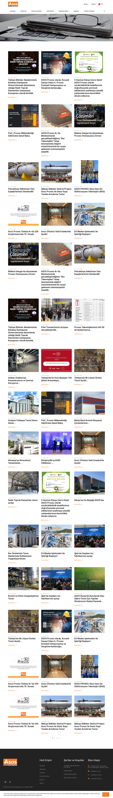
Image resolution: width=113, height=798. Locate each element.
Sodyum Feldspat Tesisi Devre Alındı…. (22, 421)
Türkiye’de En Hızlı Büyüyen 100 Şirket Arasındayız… (56, 379)
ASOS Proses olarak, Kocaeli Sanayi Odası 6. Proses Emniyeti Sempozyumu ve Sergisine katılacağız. (55, 84)
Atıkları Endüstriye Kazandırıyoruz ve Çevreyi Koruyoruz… (20, 380)
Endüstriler (50, 11)
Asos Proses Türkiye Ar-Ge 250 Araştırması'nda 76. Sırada (23, 232)
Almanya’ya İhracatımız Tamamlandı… (19, 461)
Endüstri (42, 779)
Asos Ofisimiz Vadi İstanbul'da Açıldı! (56, 232)
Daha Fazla (11, 97)
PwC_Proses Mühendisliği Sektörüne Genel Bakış (21, 134)
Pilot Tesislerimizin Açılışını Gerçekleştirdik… (54, 328)
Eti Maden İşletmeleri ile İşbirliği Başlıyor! (86, 232)
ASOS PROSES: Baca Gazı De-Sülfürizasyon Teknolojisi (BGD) (89, 190)
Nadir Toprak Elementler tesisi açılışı (23, 501)
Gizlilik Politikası (68, 770)
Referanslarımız (64, 11)
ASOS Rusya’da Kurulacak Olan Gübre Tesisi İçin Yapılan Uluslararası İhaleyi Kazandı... (89, 598)
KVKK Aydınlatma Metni (70, 774)
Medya (86, 4)
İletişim (93, 4)
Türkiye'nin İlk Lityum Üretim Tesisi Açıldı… (88, 379)
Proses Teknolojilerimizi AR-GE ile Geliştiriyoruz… (89, 328)
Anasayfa (96, 27)
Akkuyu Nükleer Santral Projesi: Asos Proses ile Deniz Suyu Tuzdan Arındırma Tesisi (56, 191)
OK (106, 794)
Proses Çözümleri (36, 11)
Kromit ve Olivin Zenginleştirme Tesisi (23, 597)
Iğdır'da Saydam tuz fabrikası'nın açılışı (83, 554)
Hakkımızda (43, 769)
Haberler (76, 11)
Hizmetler (23, 11)
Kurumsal (13, 11)
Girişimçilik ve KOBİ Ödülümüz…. (50, 461)
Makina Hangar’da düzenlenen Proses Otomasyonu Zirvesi (88, 134)
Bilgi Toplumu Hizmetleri (70, 777)
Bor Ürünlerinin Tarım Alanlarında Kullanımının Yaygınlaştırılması (20, 556)
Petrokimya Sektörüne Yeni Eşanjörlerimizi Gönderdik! (21, 190)
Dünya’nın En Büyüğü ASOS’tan (89, 500)
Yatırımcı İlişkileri (89, 11)
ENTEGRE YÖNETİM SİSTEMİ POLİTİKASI (71, 766)
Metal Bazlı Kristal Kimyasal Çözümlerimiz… (88, 421)
